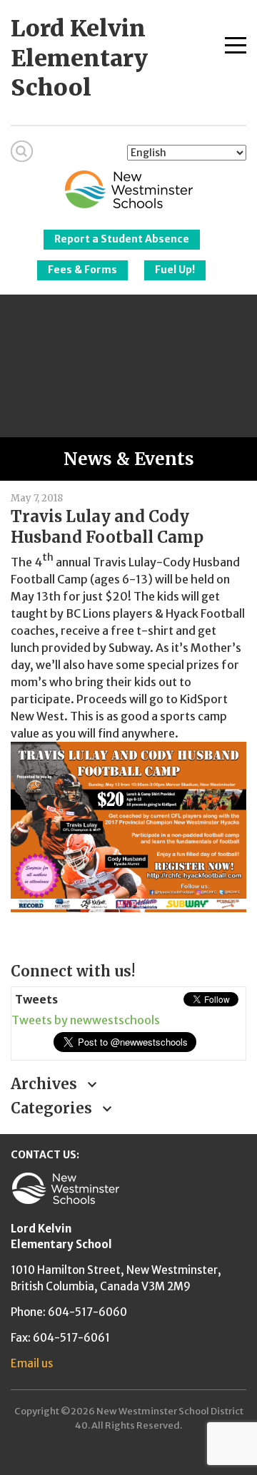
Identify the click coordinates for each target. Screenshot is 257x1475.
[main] (128, 716)
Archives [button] (46, 1084)
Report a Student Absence (121, 239)
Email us (32, 1363)
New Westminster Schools (129, 189)
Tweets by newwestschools (85, 1020)
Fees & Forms (82, 269)
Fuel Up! (175, 269)
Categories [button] (53, 1108)
